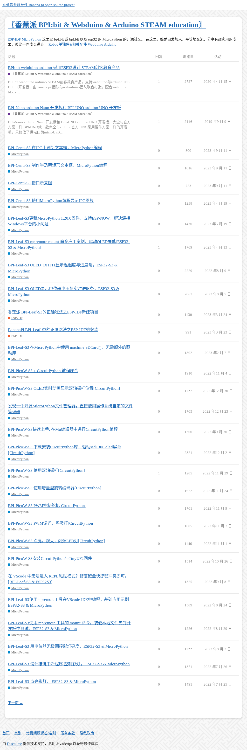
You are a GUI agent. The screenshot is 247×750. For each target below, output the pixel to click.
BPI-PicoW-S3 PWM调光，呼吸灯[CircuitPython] (51, 523)
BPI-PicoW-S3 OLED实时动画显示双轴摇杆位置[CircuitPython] (64, 388)
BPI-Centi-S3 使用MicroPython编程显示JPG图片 (51, 200)
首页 (6, 733)
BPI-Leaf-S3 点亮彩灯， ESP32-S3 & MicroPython (52, 681)
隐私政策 (87, 733)
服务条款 (68, 733)
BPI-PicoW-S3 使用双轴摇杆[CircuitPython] (46, 470)
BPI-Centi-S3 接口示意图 (30, 183)
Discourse (14, 744)
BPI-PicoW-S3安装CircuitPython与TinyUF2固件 (50, 558)
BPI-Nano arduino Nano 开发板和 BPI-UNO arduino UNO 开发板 (64, 107)
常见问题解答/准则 (41, 733)
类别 (17, 733)
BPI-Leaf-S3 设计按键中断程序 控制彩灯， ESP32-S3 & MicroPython (69, 664)
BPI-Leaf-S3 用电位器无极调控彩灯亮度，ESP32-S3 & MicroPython (68, 646)
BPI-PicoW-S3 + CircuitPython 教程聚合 (43, 370)
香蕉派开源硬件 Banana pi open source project (38, 5)
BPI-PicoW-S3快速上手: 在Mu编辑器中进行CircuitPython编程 (63, 429)
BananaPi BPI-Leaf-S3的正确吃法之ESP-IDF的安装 (53, 329)
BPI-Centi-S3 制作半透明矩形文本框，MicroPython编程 (57, 165)
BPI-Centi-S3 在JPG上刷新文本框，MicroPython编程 (55, 148)
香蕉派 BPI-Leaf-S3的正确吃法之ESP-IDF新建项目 (53, 312)
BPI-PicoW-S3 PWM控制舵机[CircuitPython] (47, 505)
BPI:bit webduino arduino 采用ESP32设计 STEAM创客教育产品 (64, 67)
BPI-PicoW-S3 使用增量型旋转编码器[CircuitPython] (54, 488)
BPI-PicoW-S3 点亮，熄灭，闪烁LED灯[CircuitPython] (56, 541)
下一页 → (15, 703)
